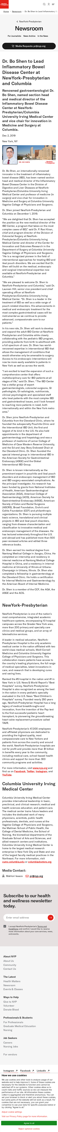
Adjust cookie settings (12, 1112)
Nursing (7, 1030)
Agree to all (29, 1123)
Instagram (41, 771)
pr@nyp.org (36, 876)
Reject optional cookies (29, 1129)
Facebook (19, 771)
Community (9, 965)
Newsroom (16, 11)
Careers (7, 1042)
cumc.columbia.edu (13, 861)
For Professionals (13, 1022)
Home (6, 11)
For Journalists (14, 36)
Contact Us (9, 968)
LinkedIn (43, 1071)
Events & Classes (13, 989)
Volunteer (8, 1005)
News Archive (29, 36)
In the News (43, 36)
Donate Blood (11, 1009)
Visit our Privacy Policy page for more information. (25, 1116)
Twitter (30, 771)
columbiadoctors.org (39, 861)
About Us (8, 960)
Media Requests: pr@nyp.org (30, 46)
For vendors (10, 1054)
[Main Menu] (53, 4)
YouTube (7, 774)
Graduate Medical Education (19, 1026)
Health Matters (11, 981)
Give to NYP (10, 1001)
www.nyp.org (40, 768)
